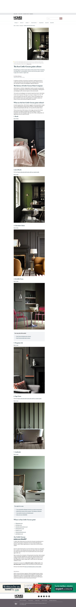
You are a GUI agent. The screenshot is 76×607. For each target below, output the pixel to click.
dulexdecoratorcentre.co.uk (21, 526)
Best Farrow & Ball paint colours (23, 338)
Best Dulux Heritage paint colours (23, 336)
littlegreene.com (19, 523)
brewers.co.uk (19, 530)
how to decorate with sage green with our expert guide (29, 398)
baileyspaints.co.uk (20, 528)
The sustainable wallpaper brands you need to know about (29, 509)
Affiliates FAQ (29, 64)
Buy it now (16, 174)
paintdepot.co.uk (19, 533)
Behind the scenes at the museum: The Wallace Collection (29, 511)
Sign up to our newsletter (21, 514)
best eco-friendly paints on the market (33, 566)
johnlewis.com (19, 525)
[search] (60, 18)
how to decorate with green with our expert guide (28, 172)
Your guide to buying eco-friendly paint (24, 513)
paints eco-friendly (20, 539)
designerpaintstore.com (21, 532)
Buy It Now (16, 118)
